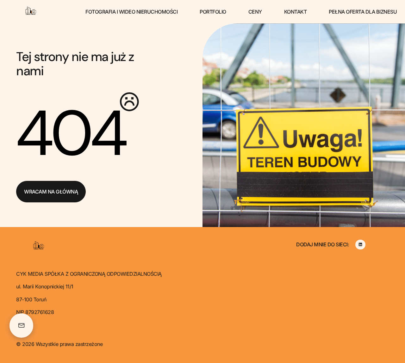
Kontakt (295, 12)
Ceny (255, 12)
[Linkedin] (360, 244)
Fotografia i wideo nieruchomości (131, 12)
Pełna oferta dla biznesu (363, 12)
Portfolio (213, 12)
